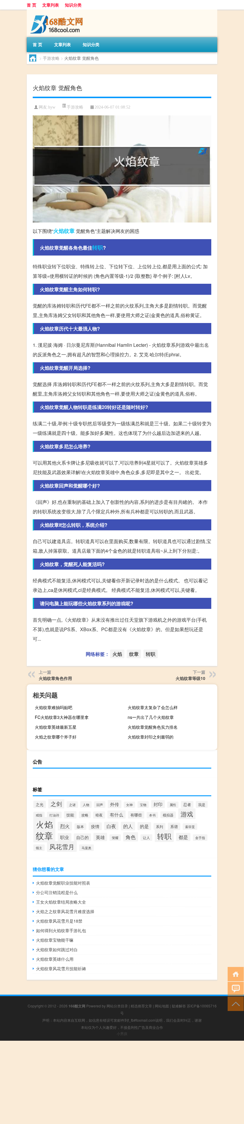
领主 (39, 847)
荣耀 (115, 837)
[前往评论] (234, 988)
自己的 (82, 837)
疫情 (95, 826)
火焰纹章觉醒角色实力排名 (153, 727)
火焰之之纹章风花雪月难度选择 (65, 911)
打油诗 (54, 815)
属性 (173, 804)
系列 (159, 826)
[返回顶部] (234, 1003)
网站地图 (162, 1005)
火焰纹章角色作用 (55, 678)
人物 (86, 804)
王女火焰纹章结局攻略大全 (61, 902)
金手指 (200, 837)
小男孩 (122, 1033)
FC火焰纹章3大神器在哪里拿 (62, 717)
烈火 (65, 826)
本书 (152, 815)
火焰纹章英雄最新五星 (55, 727)
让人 (146, 837)
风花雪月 (61, 846)
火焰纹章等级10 (190, 678)
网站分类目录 (117, 1005)
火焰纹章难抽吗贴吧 (53, 707)
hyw (51, 107)
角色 (131, 837)
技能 (70, 815)
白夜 (111, 826)
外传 (114, 804)
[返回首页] (234, 973)
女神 (129, 804)
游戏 (187, 813)
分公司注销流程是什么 (57, 892)
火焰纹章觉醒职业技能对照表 (63, 883)
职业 (64, 837)
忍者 (187, 804)
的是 (144, 826)
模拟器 (168, 814)
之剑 (56, 804)
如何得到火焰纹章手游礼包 (61, 930)
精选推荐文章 (141, 1005)
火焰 (58, 231)
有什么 (116, 814)
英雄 (100, 837)
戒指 (39, 815)
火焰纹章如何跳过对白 (57, 949)
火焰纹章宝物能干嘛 (54, 940)
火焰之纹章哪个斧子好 (55, 737)
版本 (80, 826)
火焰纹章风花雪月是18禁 (59, 921)
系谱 (174, 826)
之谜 (72, 804)
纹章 (69, 231)
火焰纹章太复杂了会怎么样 (153, 707)
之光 (39, 804)
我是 (201, 804)
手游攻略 (51, 58)
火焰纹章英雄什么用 (54, 959)
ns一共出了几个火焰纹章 (151, 717)
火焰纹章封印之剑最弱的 (150, 737)
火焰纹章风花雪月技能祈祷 (61, 968)
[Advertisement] (122, 1082)
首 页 (31, 5)
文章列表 (50, 5)
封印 (158, 804)
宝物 (143, 804)
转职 (97, 247)
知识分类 (73, 5)
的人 (128, 826)
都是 (183, 837)
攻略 (84, 814)
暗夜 (99, 815)
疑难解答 (179, 1005)
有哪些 (136, 815)
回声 (99, 804)
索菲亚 (190, 826)
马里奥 (86, 847)
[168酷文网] (58, 12)
